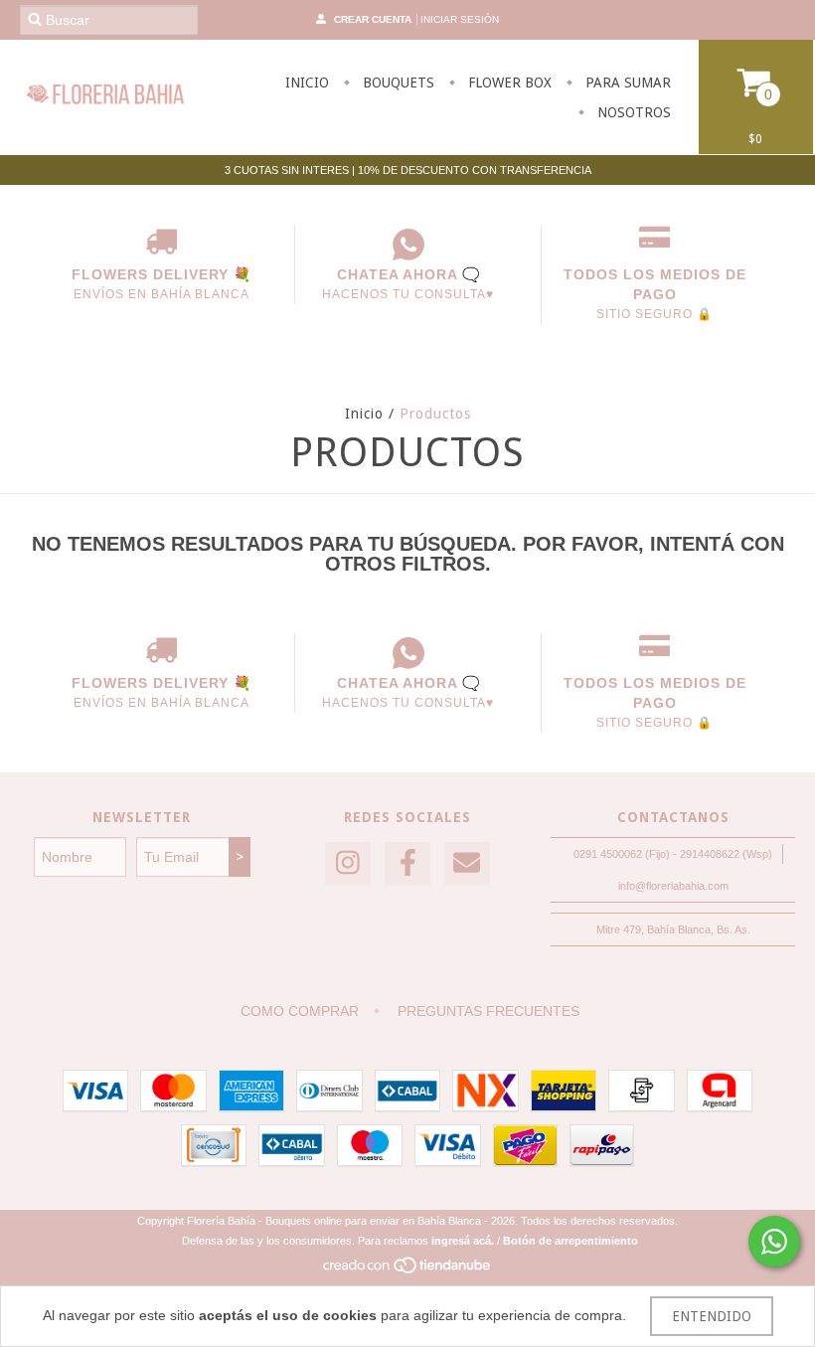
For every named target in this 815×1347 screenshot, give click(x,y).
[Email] (467, 863)
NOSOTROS (632, 112)
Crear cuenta (372, 19)
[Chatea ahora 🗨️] (408, 244)
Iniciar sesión (459, 19)
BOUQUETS (396, 82)
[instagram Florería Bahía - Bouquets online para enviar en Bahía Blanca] (348, 863)
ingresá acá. (462, 1241)
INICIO (307, 82)
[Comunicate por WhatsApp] (774, 1241)
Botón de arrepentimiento (570, 1241)
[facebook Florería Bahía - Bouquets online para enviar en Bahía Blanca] (407, 863)
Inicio (364, 413)
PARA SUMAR (626, 82)
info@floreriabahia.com (673, 886)
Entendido (711, 1316)
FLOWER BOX (508, 82)
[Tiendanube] (408, 1270)
